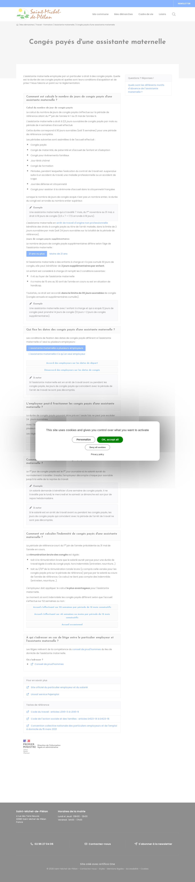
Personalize (84, 439)
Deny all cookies (98, 447)
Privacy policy (97, 454)
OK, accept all (110, 439)
